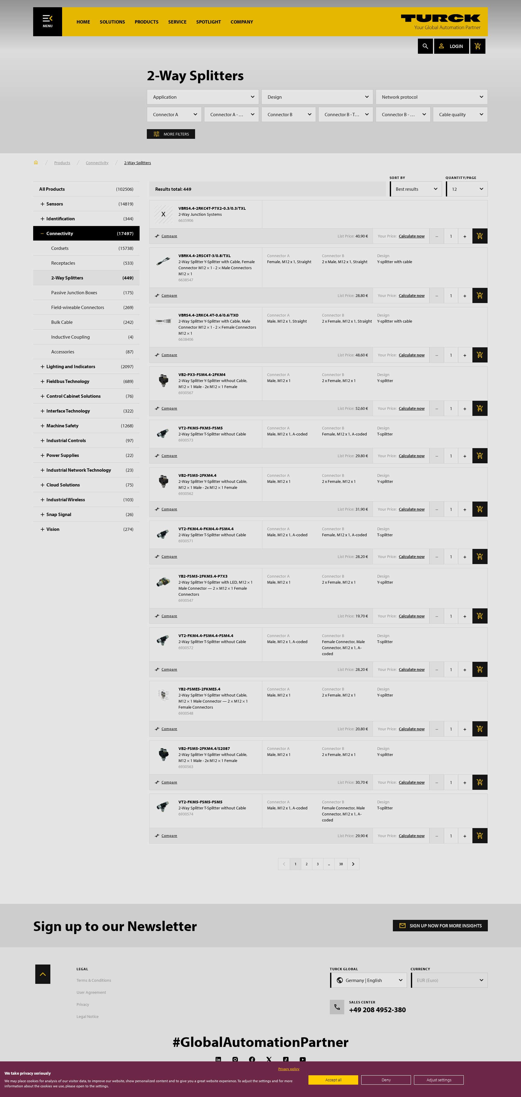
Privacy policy (288, 1069)
